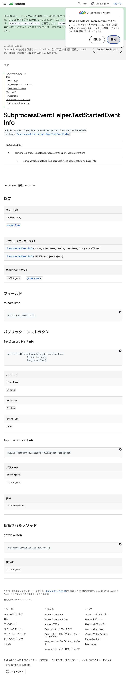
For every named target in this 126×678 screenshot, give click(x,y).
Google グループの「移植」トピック (62, 649)
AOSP (6, 65)
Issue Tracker (91, 644)
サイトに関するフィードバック (96, 660)
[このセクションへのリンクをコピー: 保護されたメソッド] (40, 526)
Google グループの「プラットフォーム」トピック (62, 635)
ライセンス (56, 660)
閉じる (97, 39)
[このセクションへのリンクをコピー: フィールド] (25, 294)
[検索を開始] (79, 4)
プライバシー (71, 660)
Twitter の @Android (54, 614)
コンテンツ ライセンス (56, 591)
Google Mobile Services (96, 634)
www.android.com (94, 629)
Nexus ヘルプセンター (96, 624)
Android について (12, 660)
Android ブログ (51, 624)
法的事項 (44, 660)
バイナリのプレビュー (14, 629)
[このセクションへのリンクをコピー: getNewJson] (25, 535)
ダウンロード (10, 624)
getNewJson (33, 278)
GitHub (7, 644)
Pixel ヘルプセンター (95, 619)
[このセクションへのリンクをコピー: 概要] (14, 199)
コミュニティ (30, 660)
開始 (113, 39)
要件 (6, 619)
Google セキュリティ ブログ (58, 629)
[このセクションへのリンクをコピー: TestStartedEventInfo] (37, 342)
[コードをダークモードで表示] (120, 312)
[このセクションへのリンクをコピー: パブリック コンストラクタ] (52, 332)
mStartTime (13, 225)
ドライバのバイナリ (13, 639)
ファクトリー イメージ (15, 634)
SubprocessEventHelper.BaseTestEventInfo (43, 134)
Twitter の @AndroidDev (56, 619)
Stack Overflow (92, 639)
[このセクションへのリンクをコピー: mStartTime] (23, 303)
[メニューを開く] (5, 3)
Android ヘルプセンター (97, 614)
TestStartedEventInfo (20, 248)
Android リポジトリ (13, 614)
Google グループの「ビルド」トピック (62, 642)
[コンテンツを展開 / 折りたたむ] (24, 74)
